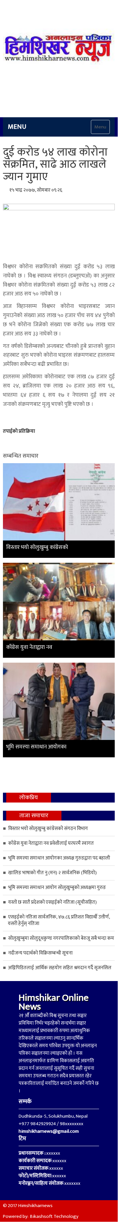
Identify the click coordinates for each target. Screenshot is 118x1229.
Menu (100, 127)
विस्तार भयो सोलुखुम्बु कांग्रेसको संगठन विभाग (48, 828)
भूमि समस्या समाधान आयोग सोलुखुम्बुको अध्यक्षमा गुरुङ (57, 887)
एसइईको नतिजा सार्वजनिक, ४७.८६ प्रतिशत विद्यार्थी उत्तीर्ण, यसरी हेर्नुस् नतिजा (59, 920)
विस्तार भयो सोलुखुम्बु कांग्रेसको (37, 547)
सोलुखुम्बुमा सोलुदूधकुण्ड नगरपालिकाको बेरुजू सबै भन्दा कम (61, 938)
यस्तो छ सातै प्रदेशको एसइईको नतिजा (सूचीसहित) (52, 902)
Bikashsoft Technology (54, 1216)
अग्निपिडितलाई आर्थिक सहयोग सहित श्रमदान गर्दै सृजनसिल (59, 968)
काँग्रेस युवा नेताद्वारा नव (29, 647)
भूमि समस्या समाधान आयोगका (36, 746)
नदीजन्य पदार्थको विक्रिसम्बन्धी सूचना (40, 953)
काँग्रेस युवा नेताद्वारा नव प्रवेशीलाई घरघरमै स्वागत (51, 843)
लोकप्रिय (28, 798)
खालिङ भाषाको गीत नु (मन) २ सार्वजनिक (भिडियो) (52, 873)
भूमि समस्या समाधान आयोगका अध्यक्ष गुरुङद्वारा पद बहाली (59, 858)
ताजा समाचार (33, 816)
